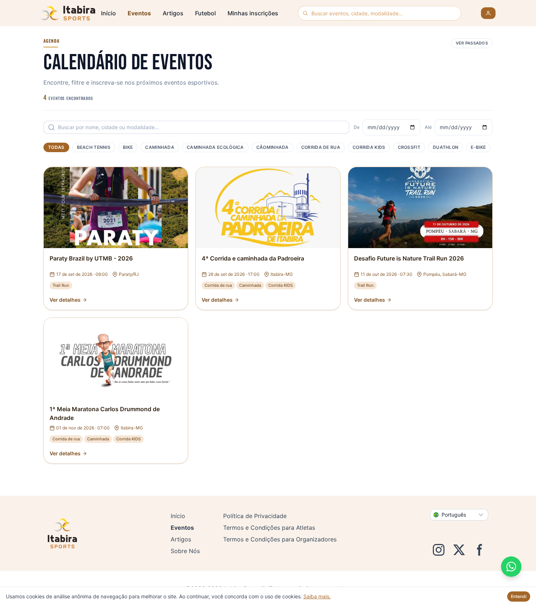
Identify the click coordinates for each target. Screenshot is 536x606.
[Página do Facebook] (479, 550)
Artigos (173, 13)
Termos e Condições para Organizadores (280, 539)
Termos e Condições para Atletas (269, 527)
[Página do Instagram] (438, 550)
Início (108, 13)
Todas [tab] (56, 147)
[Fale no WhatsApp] (511, 566)
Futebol (205, 13)
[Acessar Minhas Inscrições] (488, 13)
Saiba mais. (317, 596)
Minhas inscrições (253, 13)
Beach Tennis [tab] (94, 147)
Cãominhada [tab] (272, 147)
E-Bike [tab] (478, 147)
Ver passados (472, 43)
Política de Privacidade (255, 516)
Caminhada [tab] (159, 147)
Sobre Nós (185, 551)
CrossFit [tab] (409, 147)
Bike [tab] (128, 147)
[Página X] (459, 550)
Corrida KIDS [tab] (369, 147)
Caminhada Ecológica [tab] (215, 147)
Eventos (139, 13)
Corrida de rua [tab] (320, 147)
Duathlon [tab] (445, 147)
